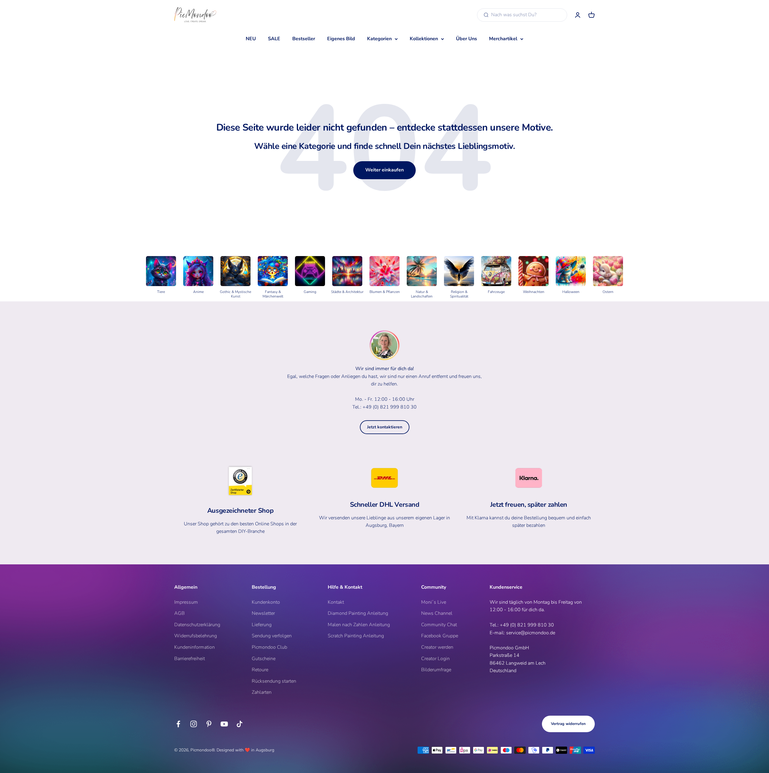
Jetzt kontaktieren (384, 427)
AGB (179, 613)
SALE (274, 38)
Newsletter (263, 613)
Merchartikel (503, 38)
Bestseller (303, 38)
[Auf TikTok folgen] (240, 724)
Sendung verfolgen (272, 636)
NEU (251, 38)
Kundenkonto (266, 602)
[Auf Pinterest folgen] (209, 724)
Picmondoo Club (269, 647)
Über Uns (466, 38)
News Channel (436, 613)
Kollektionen (424, 38)
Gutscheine (263, 658)
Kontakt (336, 602)
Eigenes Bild (341, 38)
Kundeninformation (194, 647)
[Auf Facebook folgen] (178, 724)
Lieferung (262, 624)
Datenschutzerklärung (197, 624)
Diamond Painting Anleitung (358, 613)
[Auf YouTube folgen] (224, 724)
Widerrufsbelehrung (195, 636)
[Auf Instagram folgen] (194, 724)
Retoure (260, 669)
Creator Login (435, 658)
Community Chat (439, 624)
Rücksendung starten (274, 681)
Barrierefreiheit (189, 658)
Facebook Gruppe (439, 636)
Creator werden (437, 647)
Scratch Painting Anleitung (356, 636)
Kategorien (379, 38)
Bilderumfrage (436, 669)
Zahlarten (262, 692)
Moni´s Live (433, 602)
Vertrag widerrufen (568, 723)
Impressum (186, 602)
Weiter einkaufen (384, 170)
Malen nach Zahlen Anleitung (359, 624)
